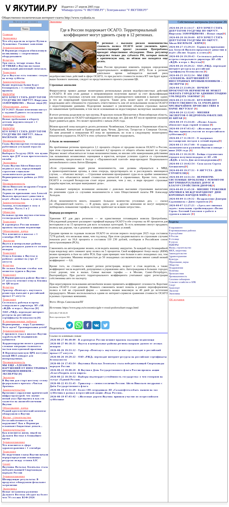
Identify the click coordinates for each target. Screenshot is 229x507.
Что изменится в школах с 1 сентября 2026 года (20, 234)
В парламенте (176, 227)
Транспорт (174, 287)
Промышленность (178, 276)
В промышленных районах (182, 230)
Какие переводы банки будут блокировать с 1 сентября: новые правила (23, 86)
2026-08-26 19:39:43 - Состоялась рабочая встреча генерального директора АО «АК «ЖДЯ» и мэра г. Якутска (196, 59)
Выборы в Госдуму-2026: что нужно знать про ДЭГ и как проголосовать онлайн (25, 154)
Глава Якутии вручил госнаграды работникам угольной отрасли (23, 144)
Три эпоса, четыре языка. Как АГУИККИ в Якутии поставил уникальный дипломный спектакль (24, 64)
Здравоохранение (178, 256)
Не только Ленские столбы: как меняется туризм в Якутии (22, 268)
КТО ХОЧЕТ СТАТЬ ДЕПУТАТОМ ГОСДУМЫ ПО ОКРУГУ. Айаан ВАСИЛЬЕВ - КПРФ (24, 132)
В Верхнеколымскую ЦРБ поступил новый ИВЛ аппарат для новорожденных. (25, 355)
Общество (174, 265)
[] (224, 33)
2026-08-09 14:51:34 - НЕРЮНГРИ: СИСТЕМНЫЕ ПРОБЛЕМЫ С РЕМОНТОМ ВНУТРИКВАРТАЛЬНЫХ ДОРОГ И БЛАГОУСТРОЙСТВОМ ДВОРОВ (196, 181)
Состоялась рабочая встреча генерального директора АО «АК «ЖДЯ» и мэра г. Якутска (23, 304)
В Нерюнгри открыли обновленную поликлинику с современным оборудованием (24, 52)
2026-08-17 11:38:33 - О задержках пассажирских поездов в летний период (193, 139)
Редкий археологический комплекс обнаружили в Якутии (24, 411)
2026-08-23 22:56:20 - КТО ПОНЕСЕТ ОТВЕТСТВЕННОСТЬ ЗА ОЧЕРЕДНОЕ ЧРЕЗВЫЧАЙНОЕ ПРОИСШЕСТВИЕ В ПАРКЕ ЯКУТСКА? (194, 104)
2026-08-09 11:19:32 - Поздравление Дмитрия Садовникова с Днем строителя (197, 200)
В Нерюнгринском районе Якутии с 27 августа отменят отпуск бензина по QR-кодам (24, 279)
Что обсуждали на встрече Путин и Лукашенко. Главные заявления (24, 41)
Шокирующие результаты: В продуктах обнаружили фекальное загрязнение (24, 480)
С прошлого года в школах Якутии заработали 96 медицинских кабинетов (24, 335)
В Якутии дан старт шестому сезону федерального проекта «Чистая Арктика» (25, 382)
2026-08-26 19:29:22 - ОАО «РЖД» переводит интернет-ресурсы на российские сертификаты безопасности (197, 68)
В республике (176, 233)
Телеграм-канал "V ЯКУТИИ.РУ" (127, 9)
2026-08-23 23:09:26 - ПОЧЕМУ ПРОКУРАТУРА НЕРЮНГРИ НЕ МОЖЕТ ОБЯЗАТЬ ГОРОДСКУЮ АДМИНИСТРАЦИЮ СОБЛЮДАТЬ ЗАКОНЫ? (198, 92)
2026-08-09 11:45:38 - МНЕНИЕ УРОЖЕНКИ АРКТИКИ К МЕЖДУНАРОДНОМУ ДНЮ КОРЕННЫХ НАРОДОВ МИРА (197, 192)
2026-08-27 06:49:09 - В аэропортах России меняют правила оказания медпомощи (102, 339)
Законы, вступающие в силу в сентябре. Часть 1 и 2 (21, 205)
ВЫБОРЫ (174, 244)
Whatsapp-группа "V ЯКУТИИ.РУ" (83, 9)
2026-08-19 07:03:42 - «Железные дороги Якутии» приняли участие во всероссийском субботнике (197, 131)
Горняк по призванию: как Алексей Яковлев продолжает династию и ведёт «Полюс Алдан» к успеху (24, 196)
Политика (174, 270)
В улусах (173, 242)
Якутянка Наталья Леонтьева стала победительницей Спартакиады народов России (25, 468)
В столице (174, 239)
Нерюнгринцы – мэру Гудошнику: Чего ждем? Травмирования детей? (24, 324)
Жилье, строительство (180, 247)
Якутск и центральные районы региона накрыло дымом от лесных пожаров (24, 245)
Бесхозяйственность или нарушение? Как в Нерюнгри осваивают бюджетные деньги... (22, 421)
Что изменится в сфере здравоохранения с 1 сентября (21, 445)
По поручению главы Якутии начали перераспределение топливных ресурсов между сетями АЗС (25, 456)
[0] (45, 103)
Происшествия (176, 273)
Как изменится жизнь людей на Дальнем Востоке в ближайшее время (22, 434)
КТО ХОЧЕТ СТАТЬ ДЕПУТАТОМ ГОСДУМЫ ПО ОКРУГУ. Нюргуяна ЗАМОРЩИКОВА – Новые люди (24, 98)
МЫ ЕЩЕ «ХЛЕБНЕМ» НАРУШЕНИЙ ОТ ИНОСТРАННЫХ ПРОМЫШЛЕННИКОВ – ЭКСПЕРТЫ (24, 368)
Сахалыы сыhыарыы (179, 279)
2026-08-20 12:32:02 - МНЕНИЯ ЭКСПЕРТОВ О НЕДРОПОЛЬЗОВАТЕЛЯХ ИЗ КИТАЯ (196, 115)
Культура (173, 259)
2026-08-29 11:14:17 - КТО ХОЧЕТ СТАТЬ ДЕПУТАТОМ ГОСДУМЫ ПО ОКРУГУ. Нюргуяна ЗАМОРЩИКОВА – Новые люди (196, 31)
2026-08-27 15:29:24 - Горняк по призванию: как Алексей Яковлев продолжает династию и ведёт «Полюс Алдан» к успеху (198, 50)
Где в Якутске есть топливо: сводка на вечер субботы (25, 75)
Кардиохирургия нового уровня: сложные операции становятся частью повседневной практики (23, 346)
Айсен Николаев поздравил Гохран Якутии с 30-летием (24, 186)
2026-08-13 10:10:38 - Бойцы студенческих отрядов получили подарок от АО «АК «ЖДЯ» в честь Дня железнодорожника (196, 157)
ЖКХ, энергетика (177, 250)
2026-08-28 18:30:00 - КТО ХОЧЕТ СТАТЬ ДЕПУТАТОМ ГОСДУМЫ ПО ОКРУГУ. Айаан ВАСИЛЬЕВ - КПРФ (196, 40)
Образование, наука (179, 262)
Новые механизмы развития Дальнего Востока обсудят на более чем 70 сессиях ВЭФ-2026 (25, 493)
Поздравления (176, 267)
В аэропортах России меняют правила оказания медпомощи (21, 224)
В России (173, 236)
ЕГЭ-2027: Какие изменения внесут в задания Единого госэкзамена (24, 109)
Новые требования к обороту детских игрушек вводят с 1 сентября (20, 120)
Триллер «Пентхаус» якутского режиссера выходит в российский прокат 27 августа (23, 291)
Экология (173, 290)
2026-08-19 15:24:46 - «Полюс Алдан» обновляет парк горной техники (193, 123)
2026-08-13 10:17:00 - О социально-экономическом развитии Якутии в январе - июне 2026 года (196, 147)
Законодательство (178, 253)
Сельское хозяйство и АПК (182, 282)
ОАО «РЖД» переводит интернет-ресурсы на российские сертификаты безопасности (23, 315)
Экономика (174, 293)
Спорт (172, 285)
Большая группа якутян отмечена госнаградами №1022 (23, 215)
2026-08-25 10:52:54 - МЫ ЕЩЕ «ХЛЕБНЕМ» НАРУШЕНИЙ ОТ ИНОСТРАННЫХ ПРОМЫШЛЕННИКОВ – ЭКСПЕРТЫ (195, 79)
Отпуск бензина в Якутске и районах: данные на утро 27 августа (20, 257)
